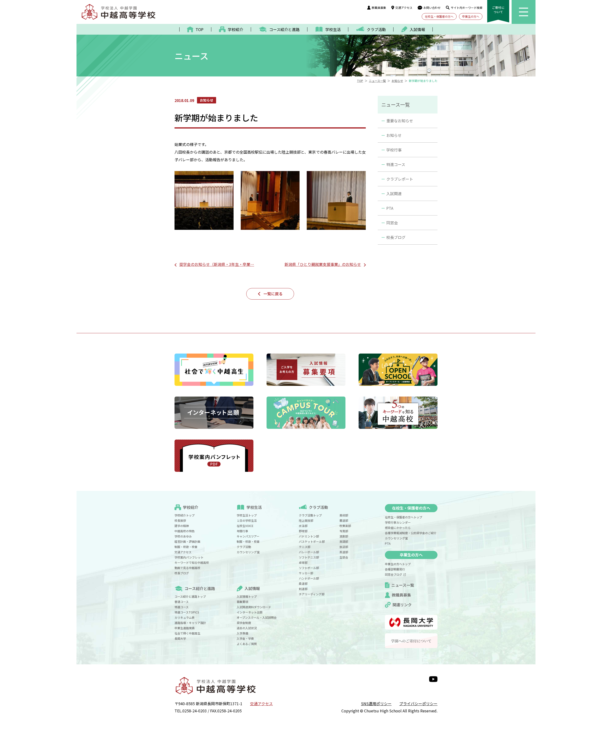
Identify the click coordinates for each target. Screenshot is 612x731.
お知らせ (394, 135)
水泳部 (303, 526)
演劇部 (343, 536)
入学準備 (242, 633)
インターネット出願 (249, 612)
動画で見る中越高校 (187, 568)
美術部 (343, 515)
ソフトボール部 (309, 568)
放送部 (343, 547)
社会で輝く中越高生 (187, 633)
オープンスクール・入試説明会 (257, 617)
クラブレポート (399, 179)
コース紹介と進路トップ (190, 596)
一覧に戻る (273, 293)
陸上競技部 (306, 520)
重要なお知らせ (399, 121)
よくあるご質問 (247, 644)
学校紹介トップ (185, 515)
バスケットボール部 (312, 541)
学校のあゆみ (183, 536)
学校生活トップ (247, 515)
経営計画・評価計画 (187, 541)
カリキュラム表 (185, 617)
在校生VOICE (245, 526)
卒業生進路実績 (185, 628)
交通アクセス (403, 7)
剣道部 (303, 589)
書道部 (343, 520)
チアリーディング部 (311, 594)
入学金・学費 (245, 638)
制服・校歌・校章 (186, 547)
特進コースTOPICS (187, 612)
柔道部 (303, 583)
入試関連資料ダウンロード (254, 607)
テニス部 (304, 547)
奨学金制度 (244, 623)
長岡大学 (180, 638)
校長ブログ (395, 237)
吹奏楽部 (345, 526)
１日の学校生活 (247, 520)
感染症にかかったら (398, 528)
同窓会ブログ (394, 574)
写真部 (343, 531)
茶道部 (343, 552)
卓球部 (303, 562)
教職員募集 (379, 7)
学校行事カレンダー (398, 522)
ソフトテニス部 (309, 557)
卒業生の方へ (470, 16)
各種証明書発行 (395, 569)
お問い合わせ (432, 7)
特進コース (395, 164)
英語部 (343, 541)
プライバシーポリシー (418, 703)
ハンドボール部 (309, 578)
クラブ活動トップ (310, 515)
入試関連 (394, 193)
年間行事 (242, 531)
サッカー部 (306, 573)
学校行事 (394, 150)
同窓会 (392, 223)
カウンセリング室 (248, 552)
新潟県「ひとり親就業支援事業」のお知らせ (322, 264)
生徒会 (343, 557)
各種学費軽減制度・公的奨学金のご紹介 (411, 533)
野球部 (303, 531)
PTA (389, 208)
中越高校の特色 (185, 531)
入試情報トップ (247, 596)
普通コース (182, 602)
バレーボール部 (309, 552)
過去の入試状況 (247, 628)
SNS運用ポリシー (376, 703)
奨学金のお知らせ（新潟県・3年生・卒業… (216, 264)
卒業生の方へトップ (398, 564)
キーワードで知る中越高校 (192, 562)
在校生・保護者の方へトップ (403, 517)
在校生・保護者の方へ (439, 16)
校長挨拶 (180, 520)
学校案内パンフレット (189, 557)
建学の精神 (182, 526)
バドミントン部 (309, 536)
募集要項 (242, 602)
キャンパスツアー (248, 536)
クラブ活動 (244, 547)
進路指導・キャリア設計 (190, 623)
